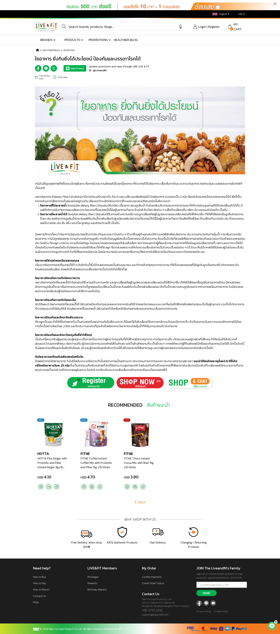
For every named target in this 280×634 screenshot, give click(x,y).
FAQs (36, 602)
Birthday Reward (97, 589)
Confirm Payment (152, 577)
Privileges (93, 577)
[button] (218, 14)
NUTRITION (69, 50)
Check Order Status (153, 583)
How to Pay (39, 583)
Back (141, 502)
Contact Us (39, 596)
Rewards (92, 583)
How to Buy (39, 577)
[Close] (275, 3)
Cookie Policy (221, 611)
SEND (206, 593)
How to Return (41, 589)
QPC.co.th (123, 629)
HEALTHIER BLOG (126, 39)
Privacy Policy (203, 611)
